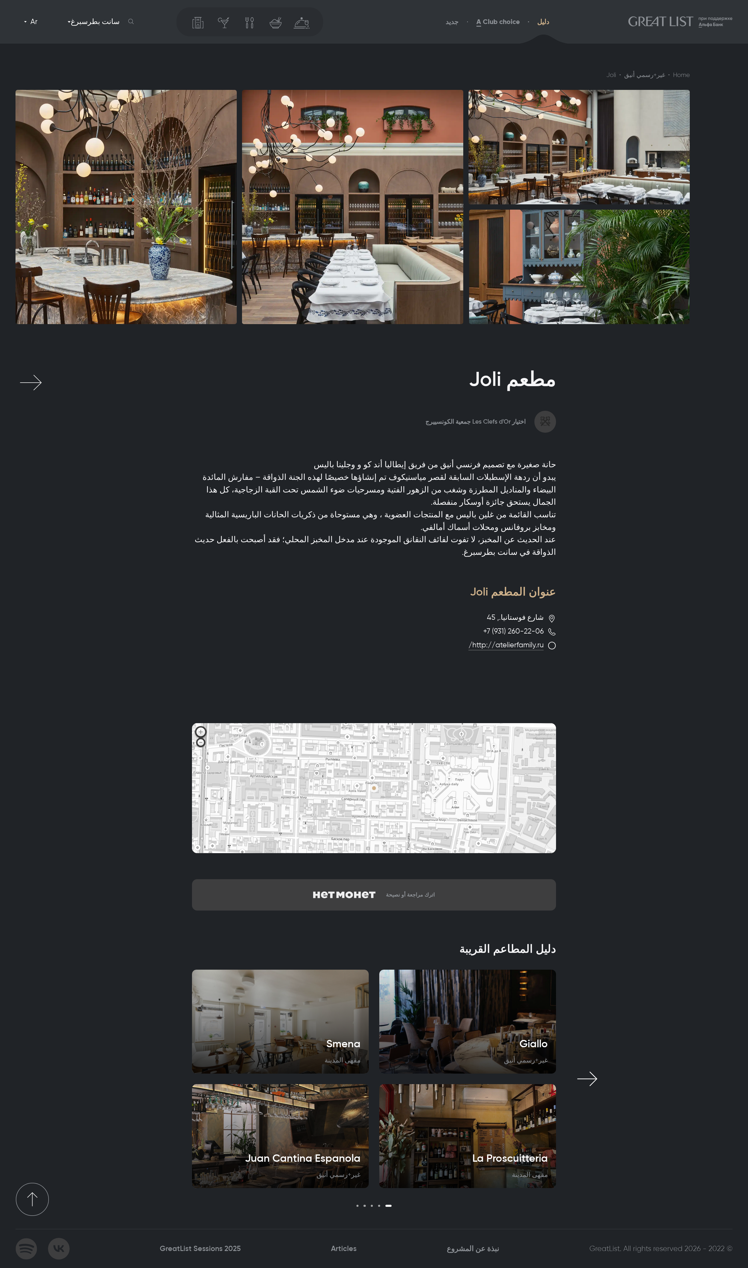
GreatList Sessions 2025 (200, 1248)
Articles (344, 1248)
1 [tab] (388, 1206)
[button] (131, 22)
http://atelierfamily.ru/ (506, 645)
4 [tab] (364, 1206)
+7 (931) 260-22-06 (513, 631)
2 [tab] (379, 1206)
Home (681, 74)
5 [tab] (357, 1206)
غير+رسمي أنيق (644, 74)
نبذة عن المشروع (473, 1248)
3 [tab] (372, 1206)
